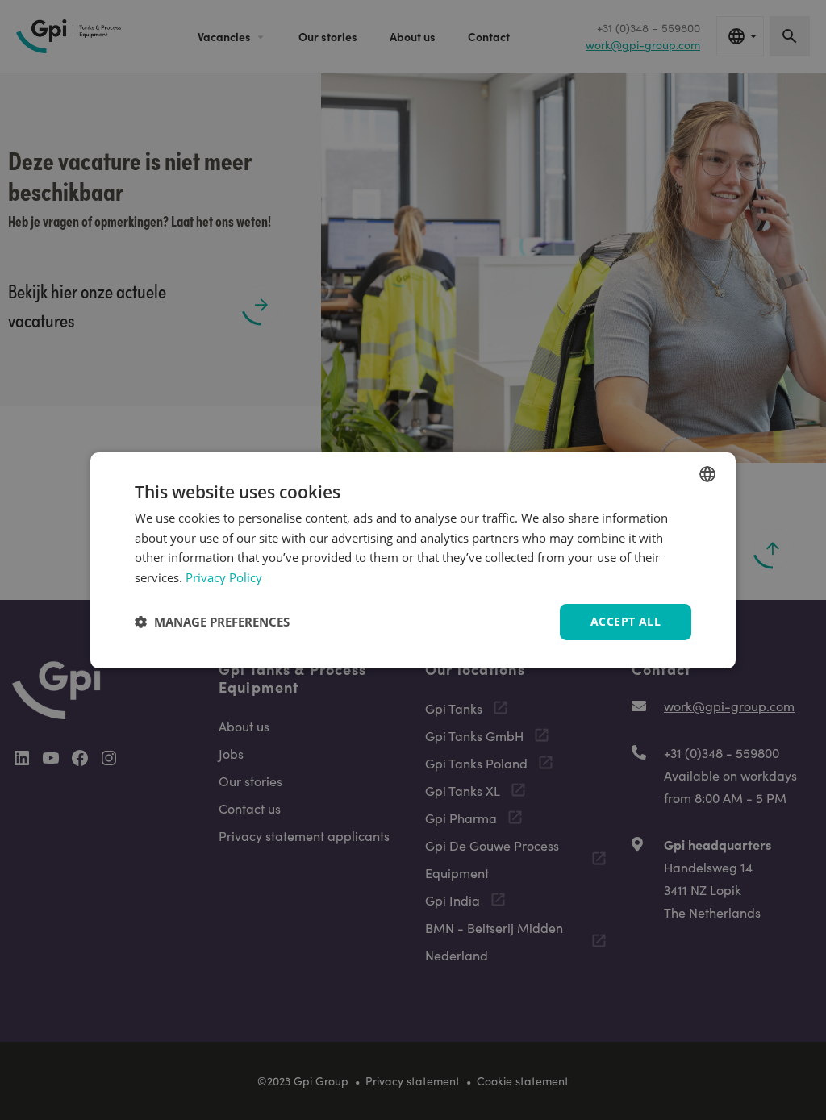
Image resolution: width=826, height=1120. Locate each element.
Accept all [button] (625, 621)
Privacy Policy (224, 577)
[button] (212, 622)
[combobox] (707, 473)
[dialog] (413, 560)
